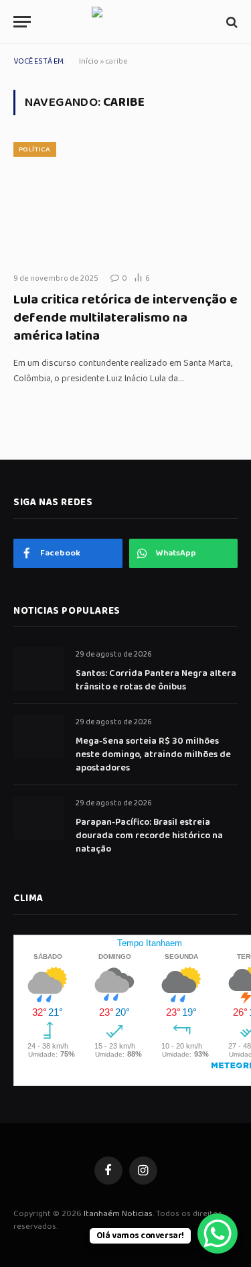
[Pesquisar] (231, 22)
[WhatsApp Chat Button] (217, 1233)
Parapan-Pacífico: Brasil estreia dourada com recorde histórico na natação (149, 835)
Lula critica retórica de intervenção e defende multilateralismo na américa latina (125, 317)
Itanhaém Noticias (118, 1214)
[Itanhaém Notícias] (126, 22)
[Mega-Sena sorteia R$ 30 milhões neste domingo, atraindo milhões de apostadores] (38, 736)
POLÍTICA (35, 149)
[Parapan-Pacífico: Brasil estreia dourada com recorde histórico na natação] (38, 818)
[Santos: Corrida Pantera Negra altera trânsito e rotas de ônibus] (38, 669)
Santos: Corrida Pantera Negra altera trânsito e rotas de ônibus (156, 680)
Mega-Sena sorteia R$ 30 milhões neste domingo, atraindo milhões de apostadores (153, 754)
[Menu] (22, 22)
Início (88, 61)
